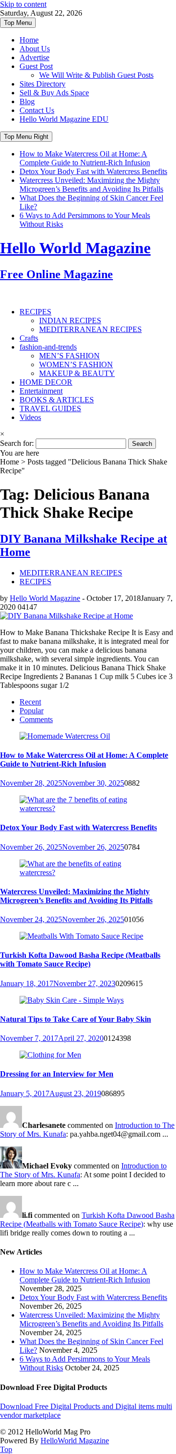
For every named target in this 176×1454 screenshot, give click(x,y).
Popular (32, 710)
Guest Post (36, 66)
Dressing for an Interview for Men (56, 1074)
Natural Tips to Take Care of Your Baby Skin (75, 1019)
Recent (30, 702)
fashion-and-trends (48, 347)
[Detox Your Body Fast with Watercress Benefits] (88, 808)
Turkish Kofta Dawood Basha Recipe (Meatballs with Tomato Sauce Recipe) (80, 959)
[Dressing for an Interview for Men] (50, 1055)
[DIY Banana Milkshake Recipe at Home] (66, 616)
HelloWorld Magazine (75, 1440)
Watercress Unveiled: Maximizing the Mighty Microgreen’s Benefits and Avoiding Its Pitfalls (91, 184)
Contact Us (37, 110)
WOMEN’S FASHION (76, 364)
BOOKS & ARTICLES (57, 400)
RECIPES (35, 312)
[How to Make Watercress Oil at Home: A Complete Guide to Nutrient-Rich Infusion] (65, 736)
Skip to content (23, 4)
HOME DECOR (46, 382)
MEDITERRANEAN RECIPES (90, 329)
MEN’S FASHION (69, 356)
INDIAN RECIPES (70, 320)
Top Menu (18, 22)
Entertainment (41, 391)
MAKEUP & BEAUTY (77, 373)
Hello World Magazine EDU (64, 119)
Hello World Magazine (45, 598)
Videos (30, 417)
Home (29, 40)
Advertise (34, 57)
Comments (36, 719)
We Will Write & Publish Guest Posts (96, 75)
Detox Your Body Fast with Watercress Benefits (93, 171)
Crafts (29, 338)
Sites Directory (43, 84)
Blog (27, 101)
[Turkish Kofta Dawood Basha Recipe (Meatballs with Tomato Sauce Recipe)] (81, 936)
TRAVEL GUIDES (50, 408)
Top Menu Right (26, 136)
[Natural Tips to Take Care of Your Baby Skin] (72, 1000)
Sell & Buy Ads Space (54, 92)
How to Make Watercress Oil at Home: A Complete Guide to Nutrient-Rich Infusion (85, 158)
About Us (35, 48)
